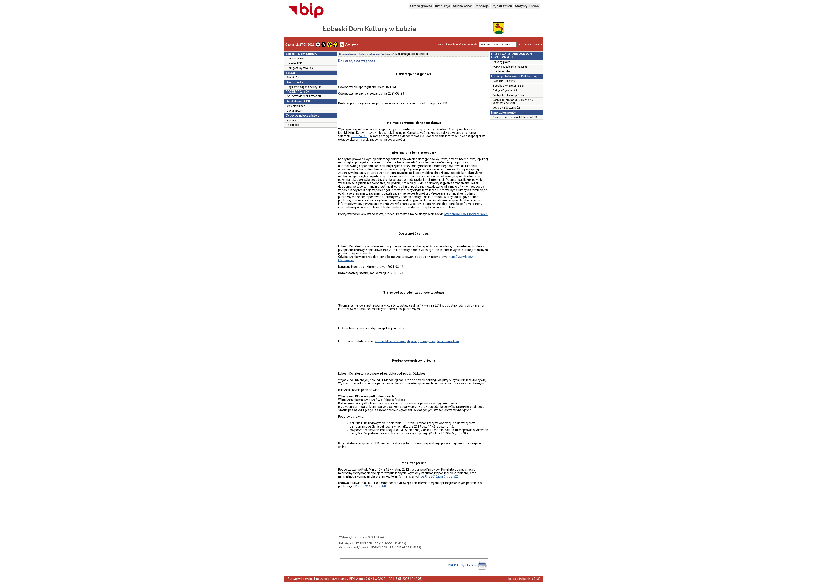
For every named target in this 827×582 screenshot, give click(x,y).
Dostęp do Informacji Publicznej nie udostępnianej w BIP (513, 101)
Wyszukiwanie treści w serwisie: (458, 44)
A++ (355, 44)
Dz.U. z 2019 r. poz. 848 (371, 486)
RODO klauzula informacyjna (510, 66)
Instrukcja (442, 6)
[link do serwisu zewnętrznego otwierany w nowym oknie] (306, 11)
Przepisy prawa (501, 62)
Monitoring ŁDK (501, 71)
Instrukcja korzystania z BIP (509, 85)
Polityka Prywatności (505, 90)
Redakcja (482, 6)
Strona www (462, 6)
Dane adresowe (296, 58)
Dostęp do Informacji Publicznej (511, 95)
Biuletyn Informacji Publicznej (376, 54)
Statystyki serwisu (301, 578)
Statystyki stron (527, 6)
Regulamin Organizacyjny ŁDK (304, 87)
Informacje (293, 124)
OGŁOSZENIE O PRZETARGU (304, 96)
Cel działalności (296, 105)
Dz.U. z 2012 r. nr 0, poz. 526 (440, 476)
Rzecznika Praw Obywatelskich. (466, 214)
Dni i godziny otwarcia (300, 68)
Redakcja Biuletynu (504, 80)
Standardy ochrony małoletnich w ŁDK (515, 117)
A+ (347, 44)
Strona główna (421, 6)
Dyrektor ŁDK (294, 63)
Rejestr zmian (502, 6)
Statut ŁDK (293, 77)
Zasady (291, 120)
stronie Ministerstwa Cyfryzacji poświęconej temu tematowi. (417, 341)
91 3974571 (359, 136)
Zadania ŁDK (294, 110)
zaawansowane (532, 44)
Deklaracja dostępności (506, 107)
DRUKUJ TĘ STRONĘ (462, 565)
